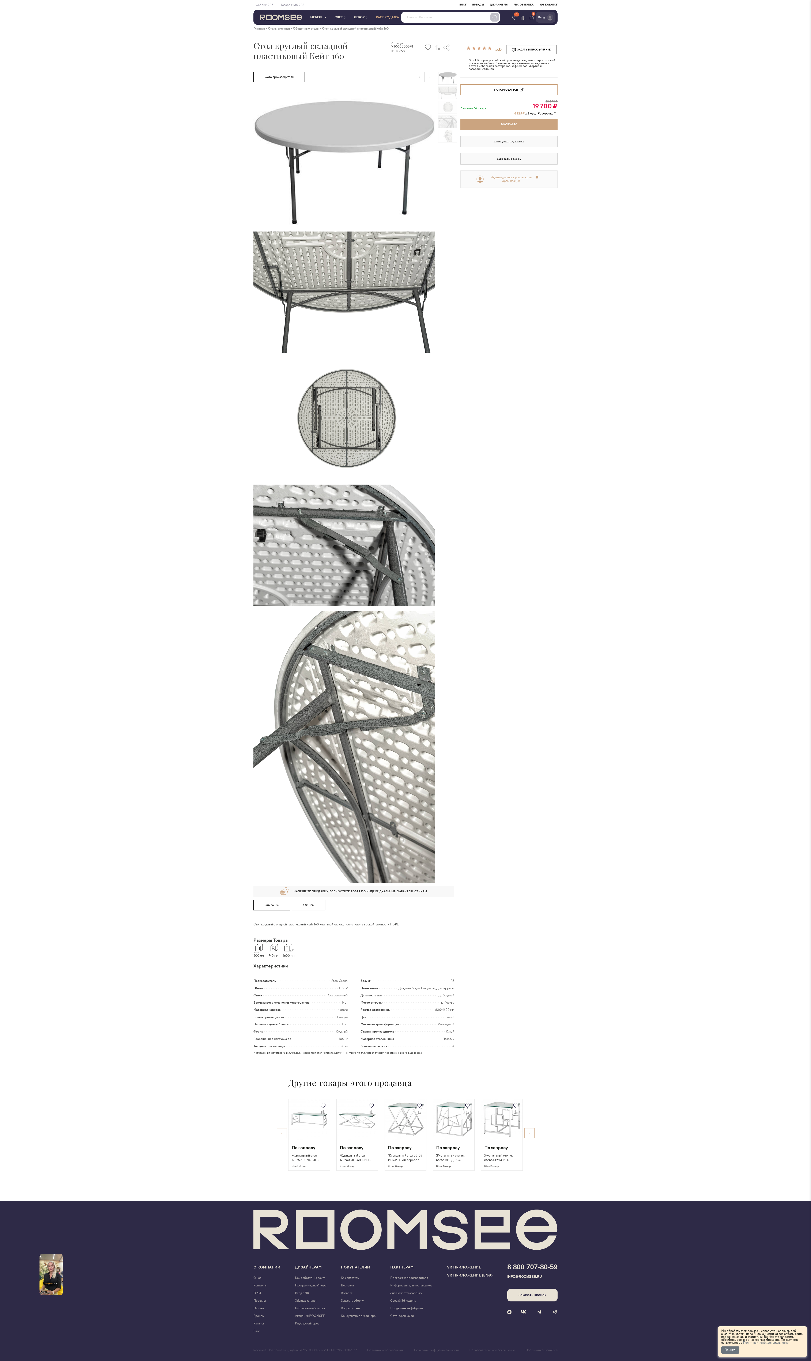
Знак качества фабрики (406, 1293)
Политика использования (385, 1350)
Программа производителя (409, 1278)
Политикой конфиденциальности (766, 1343)
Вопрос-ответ (350, 1308)
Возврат (346, 1293)
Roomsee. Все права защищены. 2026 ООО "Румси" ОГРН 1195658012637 (305, 1350)
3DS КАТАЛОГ (548, 4)
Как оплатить (350, 1278)
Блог (256, 1331)
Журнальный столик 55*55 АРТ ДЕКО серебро (450, 1158)
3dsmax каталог (306, 1300)
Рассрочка (546, 113)
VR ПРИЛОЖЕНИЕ (464, 1267)
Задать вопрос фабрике (534, 49)
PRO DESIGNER (523, 4)
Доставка (347, 1285)
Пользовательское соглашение (492, 1350)
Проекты (259, 1300)
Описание (272, 905)
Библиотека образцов (310, 1308)
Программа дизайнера (310, 1285)
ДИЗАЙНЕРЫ (499, 4)
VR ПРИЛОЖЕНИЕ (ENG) (470, 1275)
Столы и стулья (279, 28)
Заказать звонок (532, 1295)
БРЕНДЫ (478, 4)
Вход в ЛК (302, 1293)
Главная (259, 28)
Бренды (258, 1316)
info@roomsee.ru (524, 1276)
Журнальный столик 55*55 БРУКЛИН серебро (498, 1158)
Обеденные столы (306, 28)
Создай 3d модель (403, 1300)
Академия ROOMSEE (310, 1316)
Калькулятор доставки (509, 141)
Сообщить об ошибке (541, 1350)
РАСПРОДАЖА (387, 17)
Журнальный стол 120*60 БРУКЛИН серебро (304, 1158)
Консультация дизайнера (358, 1316)
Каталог (258, 1323)
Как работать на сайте (310, 1278)
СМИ (257, 1293)
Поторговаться (506, 89)
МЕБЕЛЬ (317, 17)
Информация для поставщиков (411, 1285)
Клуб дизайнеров (307, 1323)
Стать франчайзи (402, 1316)
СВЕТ (339, 17)
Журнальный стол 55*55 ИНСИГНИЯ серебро (405, 1158)
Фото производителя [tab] (279, 77)
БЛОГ (463, 4)
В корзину (509, 124)
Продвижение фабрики (406, 1308)
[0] (531, 17)
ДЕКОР (359, 17)
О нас (257, 1278)
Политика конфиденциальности (436, 1350)
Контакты (260, 1285)
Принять (730, 1350)
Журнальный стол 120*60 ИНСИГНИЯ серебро (354, 1158)
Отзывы (308, 905)
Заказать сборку (509, 158)
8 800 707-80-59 (532, 1267)
